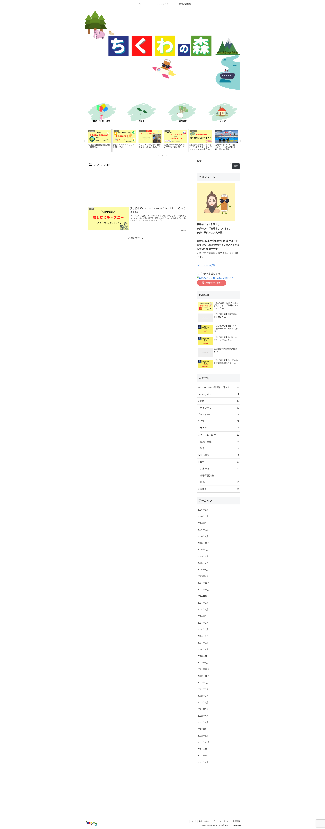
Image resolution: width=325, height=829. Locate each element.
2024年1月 (203, 649)
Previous (84, 141)
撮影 (219, 482)
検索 (199, 161)
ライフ (218, 421)
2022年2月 (203, 729)
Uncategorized (218, 394)
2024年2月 (203, 642)
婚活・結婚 (218, 455)
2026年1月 (203, 536)
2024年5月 (203, 623)
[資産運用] (182, 113)
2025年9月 (203, 549)
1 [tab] (158, 155)
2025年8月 (203, 556)
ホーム (193, 821)
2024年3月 (203, 636)
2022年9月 (203, 682)
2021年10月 (204, 755)
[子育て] (142, 113)
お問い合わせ (204, 821)
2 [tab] (162, 155)
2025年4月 (203, 576)
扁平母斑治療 (219, 475)
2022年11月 (203, 669)
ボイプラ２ (219, 408)
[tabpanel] (99, 140)
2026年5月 (203, 510)
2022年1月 (203, 735)
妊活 (219, 448)
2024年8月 (203, 603)
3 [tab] (166, 155)
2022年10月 (204, 676)
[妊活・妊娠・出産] (101, 113)
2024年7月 (203, 609)
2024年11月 (203, 589)
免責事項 (236, 821)
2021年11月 (203, 749)
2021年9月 (203, 762)
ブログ (219, 428)
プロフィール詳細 (206, 265)
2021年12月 (204, 742)
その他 (218, 401)
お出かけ (219, 468)
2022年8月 (203, 689)
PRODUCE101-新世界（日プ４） (218, 387)
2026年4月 (203, 516)
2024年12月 (204, 583)
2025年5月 (203, 569)
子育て (218, 462)
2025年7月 (203, 563)
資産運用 (218, 489)
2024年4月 (203, 629)
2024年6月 (203, 616)
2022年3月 (203, 722)
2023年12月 (204, 656)
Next (240, 141)
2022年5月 (203, 709)
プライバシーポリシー (221, 821)
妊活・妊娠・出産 (218, 435)
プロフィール (218, 414)
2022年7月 (203, 696)
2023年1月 (203, 662)
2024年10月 (204, 596)
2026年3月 (203, 523)
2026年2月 (203, 529)
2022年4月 (203, 716)
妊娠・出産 (219, 441)
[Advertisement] (137, 186)
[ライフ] (223, 113)
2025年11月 (203, 543)
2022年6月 (203, 702)
